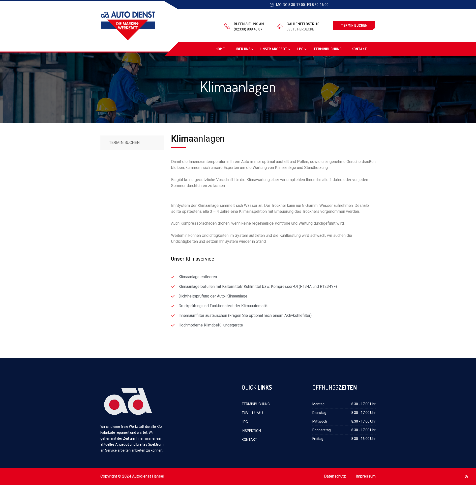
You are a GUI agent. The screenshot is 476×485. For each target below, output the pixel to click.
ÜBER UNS (242, 49)
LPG (300, 49)
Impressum (366, 476)
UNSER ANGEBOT (273, 49)
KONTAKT (359, 49)
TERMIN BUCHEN (354, 25)
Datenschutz (335, 476)
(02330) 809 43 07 (248, 29)
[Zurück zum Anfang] (466, 476)
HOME (220, 49)
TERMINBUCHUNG (327, 49)
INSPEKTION (251, 431)
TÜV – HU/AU (252, 413)
